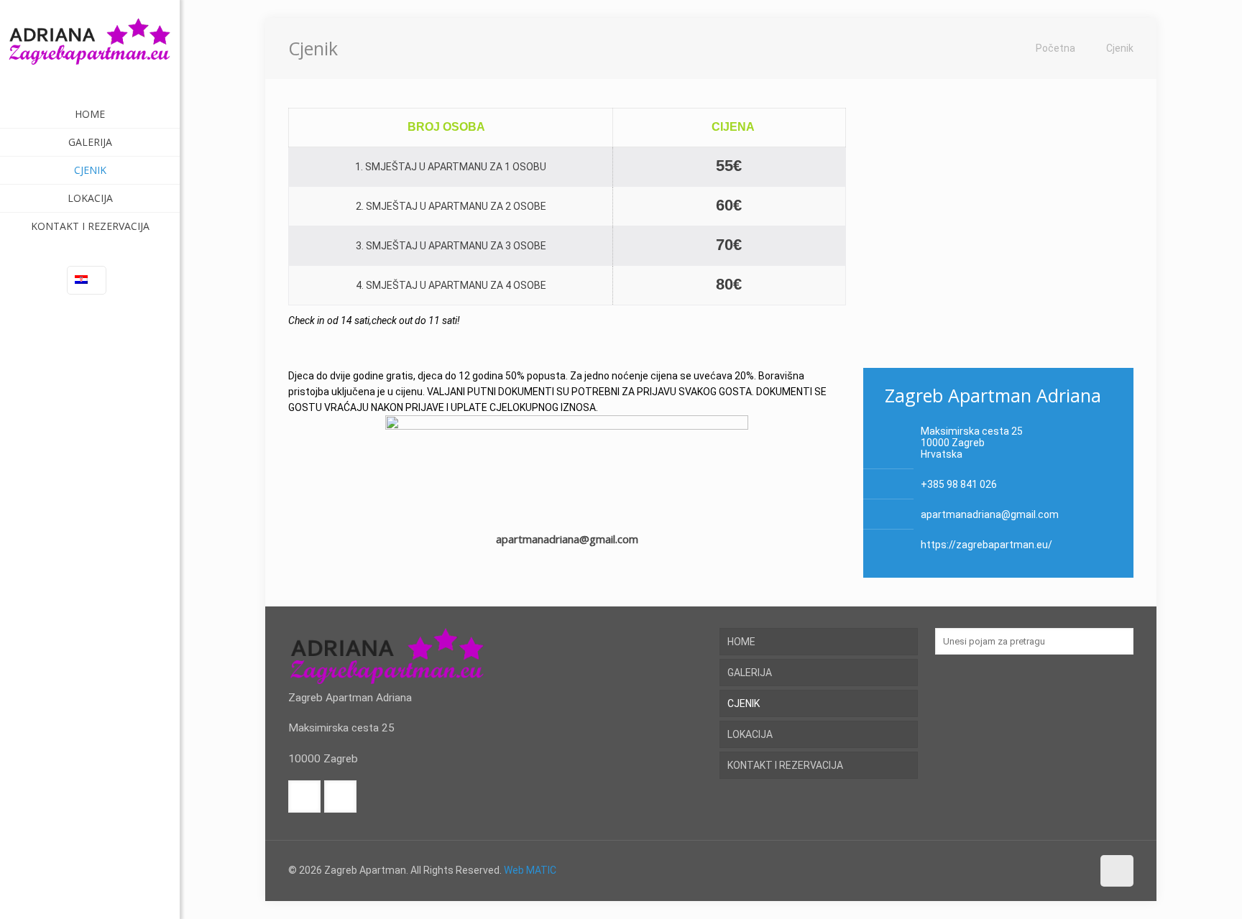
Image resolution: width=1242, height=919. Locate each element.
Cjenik (1119, 48)
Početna (1055, 48)
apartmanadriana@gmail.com (990, 514)
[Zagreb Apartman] (90, 50)
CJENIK (743, 703)
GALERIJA (749, 672)
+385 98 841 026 (959, 484)
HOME (741, 641)
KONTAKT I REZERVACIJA (785, 765)
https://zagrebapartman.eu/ (986, 544)
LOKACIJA (750, 734)
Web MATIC (530, 870)
